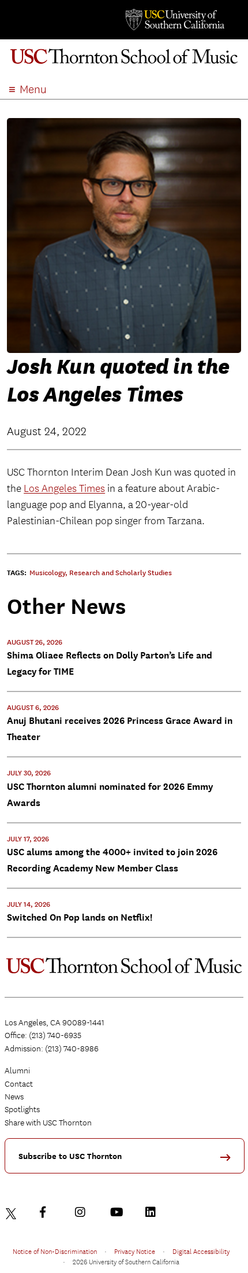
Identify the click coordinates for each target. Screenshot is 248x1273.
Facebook (48, 1212)
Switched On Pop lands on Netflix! (79, 917)
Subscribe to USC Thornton (70, 1156)
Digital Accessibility (201, 1251)
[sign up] (229, 1161)
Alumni (17, 1070)
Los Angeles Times (64, 488)
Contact (19, 1084)
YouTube (118, 1212)
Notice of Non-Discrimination (55, 1251)
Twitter (13, 1212)
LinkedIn (153, 1212)
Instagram (83, 1212)
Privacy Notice (134, 1251)
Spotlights (22, 1109)
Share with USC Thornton (48, 1122)
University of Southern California (174, 19)
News (14, 1096)
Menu (33, 89)
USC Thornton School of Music (124, 60)
